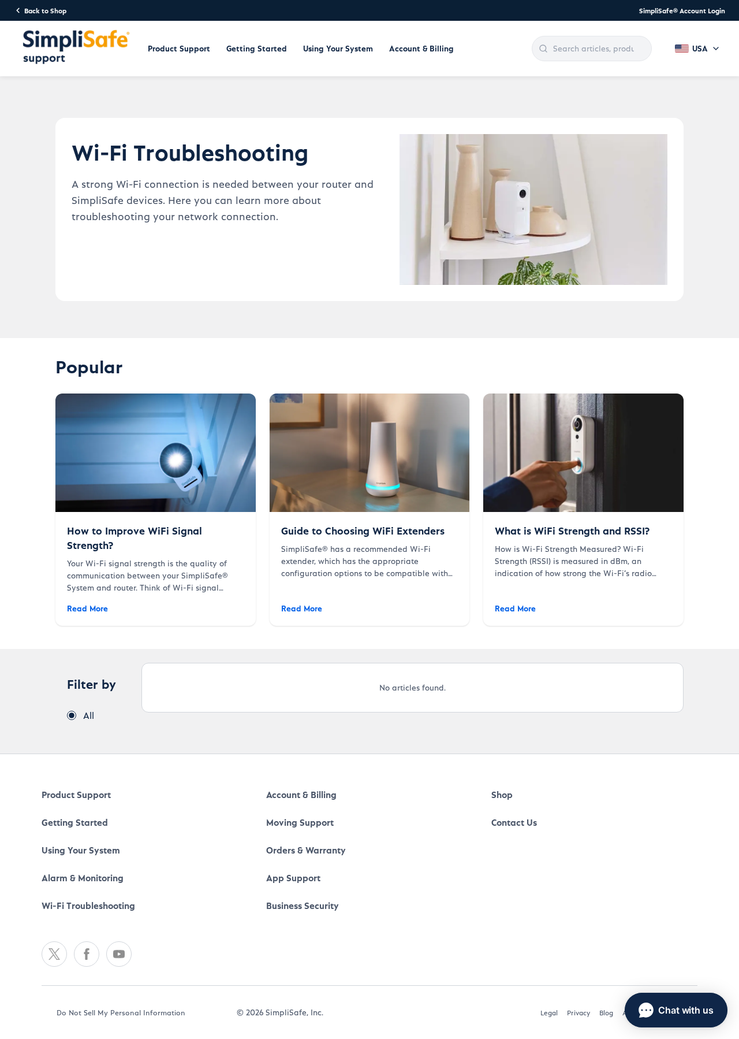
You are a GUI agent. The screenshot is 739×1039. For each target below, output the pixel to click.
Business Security (302, 905)
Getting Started (256, 48)
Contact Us (514, 822)
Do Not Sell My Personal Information (121, 1012)
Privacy (578, 1012)
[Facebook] (86, 954)
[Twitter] (54, 954)
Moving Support (300, 822)
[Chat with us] (676, 1010)
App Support (293, 877)
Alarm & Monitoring (83, 877)
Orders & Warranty (306, 849)
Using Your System (338, 48)
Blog (606, 1012)
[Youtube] (119, 954)
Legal (549, 1012)
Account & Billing (421, 48)
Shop (502, 794)
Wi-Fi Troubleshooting (88, 905)
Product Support (179, 48)
